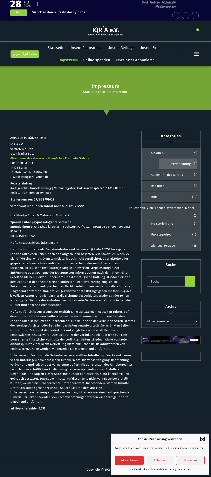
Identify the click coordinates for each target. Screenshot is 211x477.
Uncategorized (161, 234)
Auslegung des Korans (167, 175)
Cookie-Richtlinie (139, 469)
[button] (202, 439)
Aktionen (157, 153)
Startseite (56, 47)
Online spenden (96, 60)
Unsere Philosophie (86, 47)
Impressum (184, 469)
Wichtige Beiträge (163, 245)
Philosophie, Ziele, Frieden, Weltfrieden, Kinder (161, 208)
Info (154, 197)
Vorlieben (190, 460)
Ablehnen (159, 460)
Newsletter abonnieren (135, 60)
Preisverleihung (180, 164)
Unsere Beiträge (121, 47)
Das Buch (157, 186)
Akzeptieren (129, 460)
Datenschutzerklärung (163, 469)
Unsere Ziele (150, 47)
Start (86, 92)
